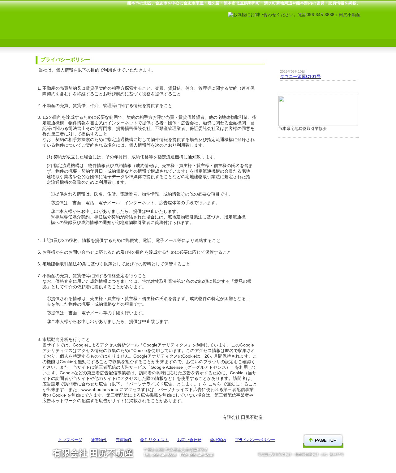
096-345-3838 (164, 455)
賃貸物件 (117, 37)
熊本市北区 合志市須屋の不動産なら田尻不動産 (79, 14)
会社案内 (333, 37)
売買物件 (171, 37)
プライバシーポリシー (255, 440)
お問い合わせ (279, 37)
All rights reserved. (209, 464)
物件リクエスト (225, 37)
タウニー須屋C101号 (300, 76)
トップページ (63, 37)
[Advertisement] (318, 243)
